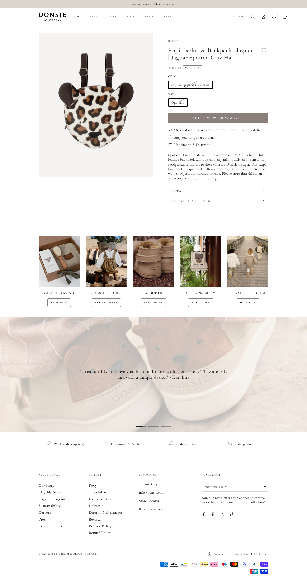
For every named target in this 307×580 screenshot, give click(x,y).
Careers (45, 512)
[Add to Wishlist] (264, 50)
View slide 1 (141, 423)
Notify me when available (218, 118)
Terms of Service (52, 526)
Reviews (95, 519)
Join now (248, 302)
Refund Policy (100, 533)
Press (43, 519)
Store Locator (149, 501)
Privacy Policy (100, 526)
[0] (274, 16)
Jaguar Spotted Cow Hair (190, 85)
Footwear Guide (101, 499)
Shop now (59, 302)
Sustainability (49, 506)
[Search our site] (252, 16)
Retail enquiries (150, 509)
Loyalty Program (52, 499)
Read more (153, 302)
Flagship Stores (51, 492)
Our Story (46, 485)
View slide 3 (166, 423)
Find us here (106, 302)
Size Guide (97, 492)
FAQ (92, 485)
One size (177, 102)
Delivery (96, 506)
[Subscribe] (266, 486)
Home (172, 41)
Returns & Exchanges (105, 512)
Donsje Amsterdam (60, 553)
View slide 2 (153, 423)
